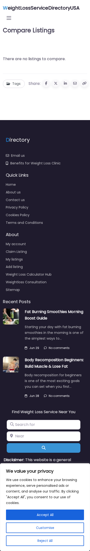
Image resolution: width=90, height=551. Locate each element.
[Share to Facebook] (46, 83)
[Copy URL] (84, 83)
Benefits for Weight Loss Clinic (35, 163)
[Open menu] (9, 18)
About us (13, 192)
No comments (59, 348)
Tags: (16, 83)
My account (16, 244)
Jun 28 (34, 396)
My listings (14, 259)
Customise (45, 527)
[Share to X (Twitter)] (56, 83)
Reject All (45, 540)
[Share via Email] (75, 83)
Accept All (45, 514)
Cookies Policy (18, 215)
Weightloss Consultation (26, 282)
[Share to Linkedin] (65, 83)
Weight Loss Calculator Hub (29, 274)
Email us (18, 155)
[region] (45, 507)
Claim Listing (16, 251)
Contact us (15, 199)
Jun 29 (34, 348)
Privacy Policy (17, 207)
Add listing (14, 266)
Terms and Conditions (24, 222)
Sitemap (13, 289)
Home (11, 184)
